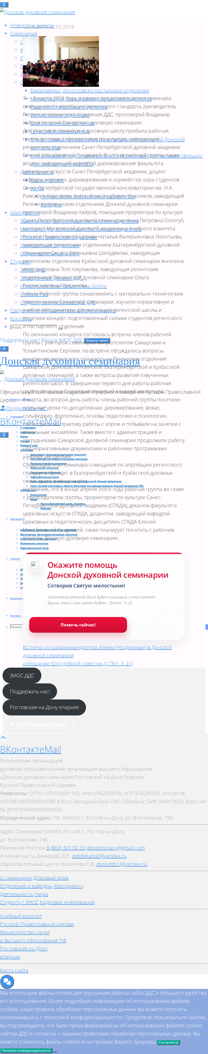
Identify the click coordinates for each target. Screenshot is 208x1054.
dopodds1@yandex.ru (121, 864)
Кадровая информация (67, 902)
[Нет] (55, 1051)
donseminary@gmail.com (115, 847)
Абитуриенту (68, 885)
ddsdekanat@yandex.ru (99, 855)
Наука (41, 894)
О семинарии (16, 877)
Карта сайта (14, 970)
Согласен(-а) (168, 1042)
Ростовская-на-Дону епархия (44, 707)
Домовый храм (51, 877)
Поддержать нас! (20, 339)
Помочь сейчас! (78, 625)
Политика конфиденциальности (26, 1050)
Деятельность (16, 894)
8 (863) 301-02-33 (65, 847)
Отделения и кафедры (26, 885)
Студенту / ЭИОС (19, 902)
